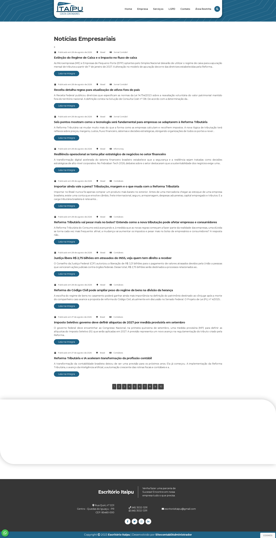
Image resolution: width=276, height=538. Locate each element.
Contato (185, 9)
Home (128, 9)
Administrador (182, 534)
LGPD (172, 9)
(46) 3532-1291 (139, 510)
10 (161, 386)
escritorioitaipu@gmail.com (180, 509)
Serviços (158, 9)
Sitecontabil (163, 534)
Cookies (267, 535)
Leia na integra (66, 73)
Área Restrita (203, 9)
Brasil (102, 52)
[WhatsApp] (5, 533)
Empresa (142, 9)
